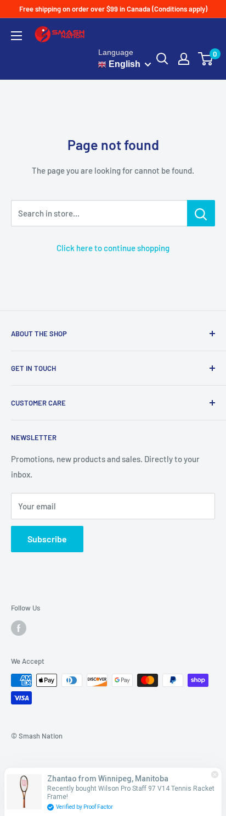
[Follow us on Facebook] (18, 628)
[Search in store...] (201, 213)
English (123, 64)
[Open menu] (16, 35)
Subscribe (47, 539)
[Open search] (162, 59)
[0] (206, 58)
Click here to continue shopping (113, 248)
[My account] (183, 59)
